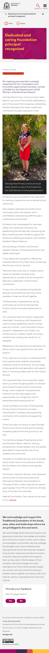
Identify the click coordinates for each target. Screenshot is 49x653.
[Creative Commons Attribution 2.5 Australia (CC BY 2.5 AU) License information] (8, 641)
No (21, 601)
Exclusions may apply (11, 644)
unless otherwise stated (11, 621)
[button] (38, 5)
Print (11, 23)
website (12, 500)
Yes (10, 601)
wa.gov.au (7, 635)
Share (22, 23)
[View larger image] (43, 177)
